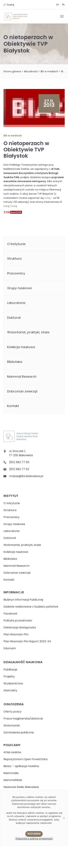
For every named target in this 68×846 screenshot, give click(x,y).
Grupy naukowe (19, 288)
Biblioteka (14, 362)
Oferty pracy (12, 712)
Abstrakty (10, 690)
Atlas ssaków (12, 752)
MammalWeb (12, 780)
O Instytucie (16, 244)
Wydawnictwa (13, 683)
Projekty (9, 676)
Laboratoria (16, 303)
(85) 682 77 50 (19, 462)
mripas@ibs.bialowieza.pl (26, 476)
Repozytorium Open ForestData (25, 759)
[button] (62, 18)
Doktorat (14, 317)
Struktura (14, 258)
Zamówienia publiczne (18, 732)
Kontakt (13, 406)
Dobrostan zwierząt (22, 391)
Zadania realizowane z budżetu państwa (30, 607)
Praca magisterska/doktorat (23, 719)
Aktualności (31, 71)
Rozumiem (34, 833)
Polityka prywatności (17, 621)
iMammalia (10, 773)
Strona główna (12, 71)
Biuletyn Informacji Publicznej (23, 600)
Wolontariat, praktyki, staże (28, 332)
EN (57, 4)
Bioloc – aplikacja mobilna (21, 766)
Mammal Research (21, 376)
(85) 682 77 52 (19, 469)
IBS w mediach (49, 71)
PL (63, 4)
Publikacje (10, 670)
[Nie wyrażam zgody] (63, 818)
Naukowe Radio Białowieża (21, 787)
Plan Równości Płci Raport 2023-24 (27, 641)
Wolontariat (11, 725)
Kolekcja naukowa (21, 347)
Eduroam (9, 648)
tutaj (47, 198)
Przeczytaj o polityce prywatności (34, 838)
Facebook (10, 614)
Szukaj (10, 4)
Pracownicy (16, 273)
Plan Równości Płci (15, 634)
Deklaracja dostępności (19, 627)
